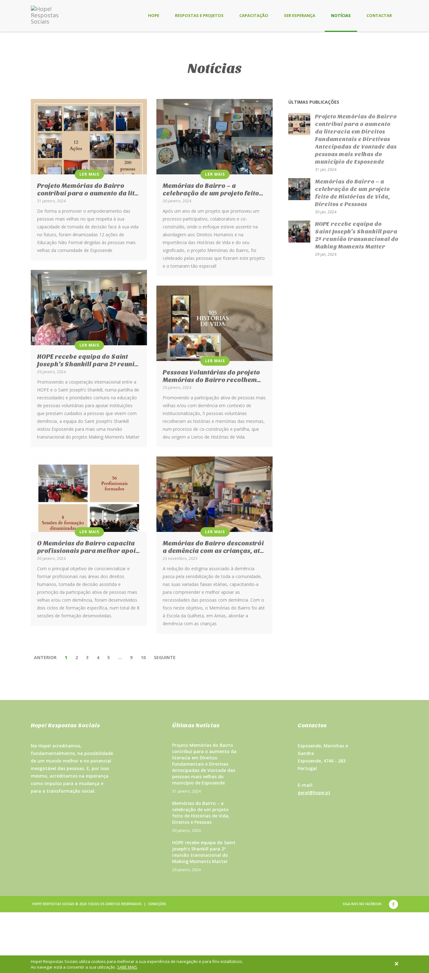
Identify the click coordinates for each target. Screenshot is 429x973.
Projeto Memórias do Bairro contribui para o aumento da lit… (88, 189)
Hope (153, 15)
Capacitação (253, 15)
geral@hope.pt (314, 792)
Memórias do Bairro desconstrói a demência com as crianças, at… (213, 547)
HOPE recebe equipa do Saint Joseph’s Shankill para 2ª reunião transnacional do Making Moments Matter (204, 851)
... (120, 657)
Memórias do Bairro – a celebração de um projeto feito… (213, 189)
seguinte (165, 657)
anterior (45, 657)
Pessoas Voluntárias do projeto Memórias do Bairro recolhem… (212, 376)
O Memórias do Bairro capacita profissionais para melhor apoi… (88, 547)
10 (143, 657)
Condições (157, 904)
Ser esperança (299, 15)
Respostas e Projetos (199, 15)
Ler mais (89, 174)
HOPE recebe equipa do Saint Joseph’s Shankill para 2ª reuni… (88, 360)
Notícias (341, 15)
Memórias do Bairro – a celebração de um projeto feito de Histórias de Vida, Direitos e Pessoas (201, 812)
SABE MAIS (127, 967)
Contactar (379, 15)
